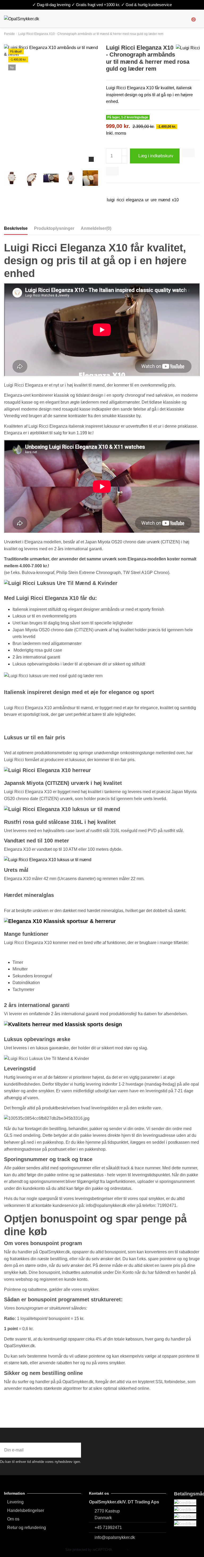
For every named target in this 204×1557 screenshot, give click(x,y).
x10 (175, 200)
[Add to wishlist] (188, 153)
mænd (164, 200)
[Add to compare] (112, 171)
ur (147, 200)
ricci (120, 200)
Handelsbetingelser (25, 1510)
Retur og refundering (26, 1527)
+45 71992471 (108, 1527)
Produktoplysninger (54, 228)
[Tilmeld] (77, 1450)
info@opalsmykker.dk (115, 1537)
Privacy (120, 1550)
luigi (111, 200)
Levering (15, 1502)
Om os (13, 1519)
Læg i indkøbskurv (155, 156)
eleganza (134, 200)
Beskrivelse (16, 228)
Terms (134, 1550)
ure (154, 200)
